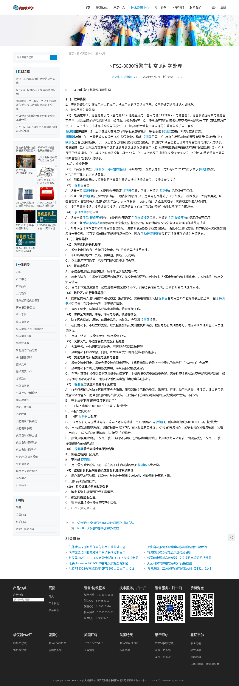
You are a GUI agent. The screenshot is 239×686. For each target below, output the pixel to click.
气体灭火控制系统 (26, 392)
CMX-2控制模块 (164, 643)
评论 (21, 521)
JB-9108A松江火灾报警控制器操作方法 (25, 204)
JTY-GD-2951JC (93, 643)
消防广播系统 (24, 407)
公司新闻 (21, 293)
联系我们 (195, 7)
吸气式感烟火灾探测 (28, 300)
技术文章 (114, 76)
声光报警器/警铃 (25, 307)
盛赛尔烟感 (55, 650)
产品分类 (18, 594)
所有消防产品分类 (26, 350)
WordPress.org (25, 528)
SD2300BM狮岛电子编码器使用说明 (47, 149)
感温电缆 (195, 643)
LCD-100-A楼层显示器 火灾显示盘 (46, 227)
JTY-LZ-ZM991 (57, 643)
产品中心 (119, 7)
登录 (215, 7)
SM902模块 (20, 650)
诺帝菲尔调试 (163, 657)
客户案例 (160, 7)
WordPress (180, 680)
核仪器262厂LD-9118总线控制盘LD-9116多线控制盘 (103, 557)
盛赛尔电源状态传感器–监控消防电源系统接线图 (179, 557)
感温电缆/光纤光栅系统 (29, 328)
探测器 (70, 131)
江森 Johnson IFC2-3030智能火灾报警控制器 (99, 563)
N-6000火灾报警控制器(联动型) (98, 528)
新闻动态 (102, 7)
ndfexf (19, 272)
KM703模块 (20, 643)
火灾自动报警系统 (26, 442)
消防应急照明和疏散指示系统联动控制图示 (97, 552)
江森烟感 (89, 650)
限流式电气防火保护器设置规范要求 (25, 149)
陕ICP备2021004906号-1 (149, 680)
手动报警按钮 (117, 169)
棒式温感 (195, 650)
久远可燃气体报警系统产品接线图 (169, 563)
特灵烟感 (125, 650)
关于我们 (178, 7)
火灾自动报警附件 (26, 449)
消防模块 (21, 414)
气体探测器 (22, 385)
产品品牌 (21, 286)
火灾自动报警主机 (26, 435)
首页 (87, 7)
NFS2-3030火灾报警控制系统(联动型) (25, 250)
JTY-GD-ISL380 (129, 643)
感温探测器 (22, 321)
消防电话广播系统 (26, 421)
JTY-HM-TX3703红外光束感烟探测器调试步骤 (47, 182)
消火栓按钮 (22, 399)
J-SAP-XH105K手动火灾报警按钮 (47, 204)
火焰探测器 (22, 463)
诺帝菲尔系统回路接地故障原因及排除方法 (105, 523)
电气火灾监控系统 (26, 470)
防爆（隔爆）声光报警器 (204, 663)
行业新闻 (21, 485)
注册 (223, 7)
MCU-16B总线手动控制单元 (25, 227)
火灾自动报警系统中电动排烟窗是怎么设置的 (177, 547)
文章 (21, 514)
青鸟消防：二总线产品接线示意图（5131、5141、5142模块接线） (182, 568)
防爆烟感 (195, 657)
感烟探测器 (22, 343)
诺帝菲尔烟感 (163, 650)
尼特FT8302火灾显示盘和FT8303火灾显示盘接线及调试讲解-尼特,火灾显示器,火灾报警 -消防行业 (104, 568)
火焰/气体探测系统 (27, 456)
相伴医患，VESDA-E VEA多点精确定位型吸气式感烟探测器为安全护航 (36, 104)
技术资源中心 (140, 7)
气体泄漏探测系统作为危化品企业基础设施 (97, 547)
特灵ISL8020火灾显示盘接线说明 (169, 552)
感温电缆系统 (24, 335)
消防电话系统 (24, 428)
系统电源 (21, 478)
